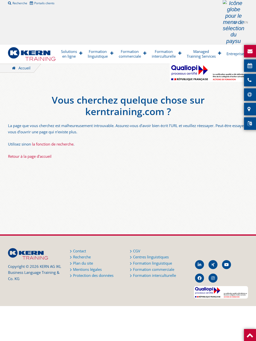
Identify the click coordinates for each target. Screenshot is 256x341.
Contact (79, 251)
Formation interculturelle (164, 54)
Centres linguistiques (151, 257)
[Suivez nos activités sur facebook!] (199, 278)
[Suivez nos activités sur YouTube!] (226, 264)
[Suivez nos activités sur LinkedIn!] (199, 264)
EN (246, 22)
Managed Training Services (201, 54)
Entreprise (235, 53)
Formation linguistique (98, 54)
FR (236, 22)
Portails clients (44, 3)
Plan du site (83, 263)
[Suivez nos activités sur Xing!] (213, 264)
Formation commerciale (130, 54)
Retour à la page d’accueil (30, 156)
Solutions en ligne (69, 54)
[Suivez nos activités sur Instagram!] (213, 278)
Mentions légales (87, 269)
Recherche (19, 3)
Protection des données (93, 275)
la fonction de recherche (53, 144)
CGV (136, 251)
